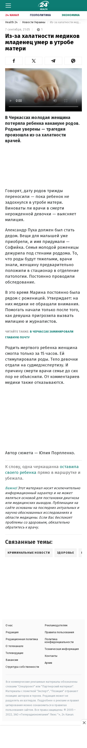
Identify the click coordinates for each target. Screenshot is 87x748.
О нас (9, 625)
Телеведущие (14, 653)
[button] (14, 61)
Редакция (12, 632)
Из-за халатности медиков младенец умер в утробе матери (66, 22)
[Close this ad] (84, 722)
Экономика (71, 15)
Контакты (51, 656)
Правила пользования (59, 632)
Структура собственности (22, 666)
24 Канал (12, 15)
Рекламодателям (56, 625)
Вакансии (12, 660)
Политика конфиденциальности (59, 640)
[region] (43, 737)
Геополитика (40, 15)
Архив (48, 662)
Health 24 (11, 22)
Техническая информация (62, 649)
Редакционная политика (22, 639)
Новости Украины (34, 22)
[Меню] (8, 6)
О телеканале (14, 646)
